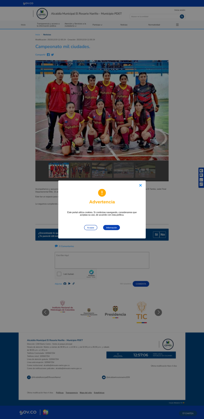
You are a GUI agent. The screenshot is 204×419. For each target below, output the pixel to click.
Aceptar (90, 227)
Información (111, 227)
